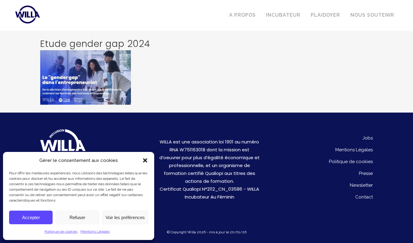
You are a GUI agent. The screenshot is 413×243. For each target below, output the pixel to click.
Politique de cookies (60, 231)
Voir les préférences (125, 217)
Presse (366, 173)
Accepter (31, 217)
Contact (364, 197)
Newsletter (361, 185)
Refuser (77, 217)
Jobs (368, 138)
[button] (145, 160)
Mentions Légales (95, 231)
